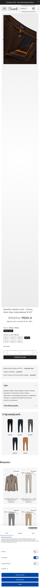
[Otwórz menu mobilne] (4, 8)
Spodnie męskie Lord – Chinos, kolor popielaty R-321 (28, 499)
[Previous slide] (5, 474)
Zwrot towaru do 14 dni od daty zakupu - (19, 375)
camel (25, 453)
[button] (4, 39)
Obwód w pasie (8, 335)
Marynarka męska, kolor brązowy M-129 (11, 499)
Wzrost (6, 328)
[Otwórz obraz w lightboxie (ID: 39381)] (20, 39)
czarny (10, 435)
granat (20, 435)
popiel (30, 435)
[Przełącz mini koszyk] (33, 8)
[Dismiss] (38, 1)
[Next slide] (17, 474)
